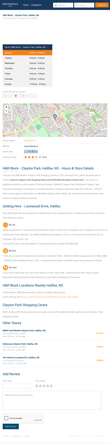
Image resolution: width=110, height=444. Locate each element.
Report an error (30, 96)
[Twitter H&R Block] (29, 152)
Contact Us (86, 436)
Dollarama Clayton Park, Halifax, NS (20, 344)
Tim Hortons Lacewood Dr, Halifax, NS (21, 357)
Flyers (26, 5)
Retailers (17, 436)
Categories (36, 5)
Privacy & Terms (100, 436)
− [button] (6, 111)
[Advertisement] (55, 36)
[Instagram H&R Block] (32, 152)
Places (6, 436)
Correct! (12, 96)
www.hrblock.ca (31, 146)
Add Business (73, 436)
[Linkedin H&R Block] (36, 152)
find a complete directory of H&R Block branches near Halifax (50, 297)
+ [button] (6, 107)
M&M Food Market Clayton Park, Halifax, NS (24, 330)
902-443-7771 (30, 140)
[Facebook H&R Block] (25, 152)
